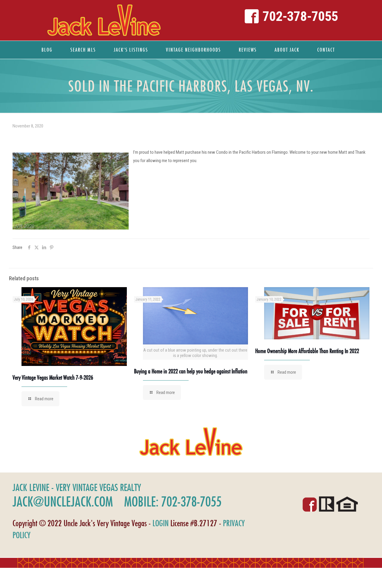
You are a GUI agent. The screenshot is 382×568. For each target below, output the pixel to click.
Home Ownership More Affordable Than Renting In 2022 (307, 351)
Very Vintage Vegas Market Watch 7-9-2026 (53, 377)
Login (161, 523)
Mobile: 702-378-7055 (172, 501)
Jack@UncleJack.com (63, 501)
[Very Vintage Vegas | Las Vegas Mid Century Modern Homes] (104, 20)
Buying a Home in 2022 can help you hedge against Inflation (190, 371)
